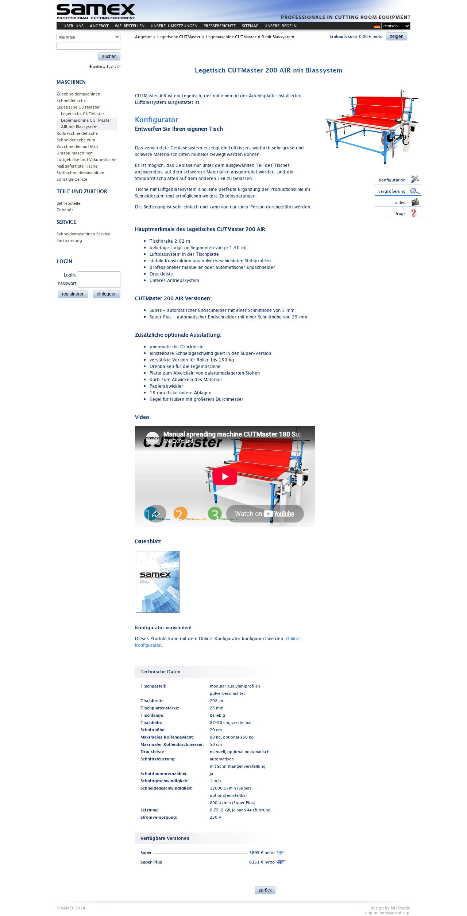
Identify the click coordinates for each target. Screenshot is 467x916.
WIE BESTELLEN (129, 26)
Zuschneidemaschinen (78, 94)
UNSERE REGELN (281, 26)
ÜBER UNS (73, 26)
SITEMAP (250, 26)
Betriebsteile (68, 203)
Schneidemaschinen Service (83, 234)
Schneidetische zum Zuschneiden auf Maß (77, 143)
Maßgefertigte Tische (77, 166)
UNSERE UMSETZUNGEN (174, 26)
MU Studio (400, 908)
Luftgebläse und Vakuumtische (86, 159)
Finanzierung (69, 240)
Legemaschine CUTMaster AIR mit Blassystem (86, 123)
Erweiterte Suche (103, 67)
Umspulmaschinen (75, 153)
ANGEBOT (99, 26)
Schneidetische (71, 100)
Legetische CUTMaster (78, 107)
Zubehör (65, 210)
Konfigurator (156, 120)
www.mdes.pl (397, 913)
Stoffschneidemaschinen (80, 172)
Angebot (143, 37)
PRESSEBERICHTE (220, 26)
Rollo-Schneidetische (77, 133)
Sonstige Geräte (72, 179)
